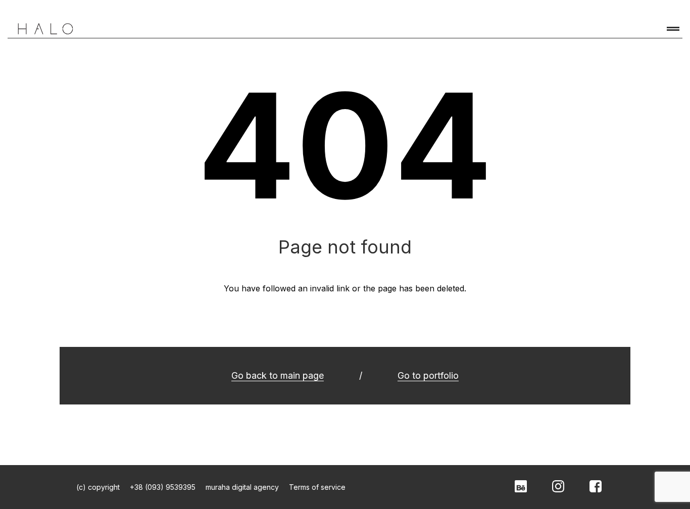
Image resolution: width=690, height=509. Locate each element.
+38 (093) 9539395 (162, 487)
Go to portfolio (428, 375)
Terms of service (317, 487)
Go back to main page (277, 375)
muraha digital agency (242, 487)
